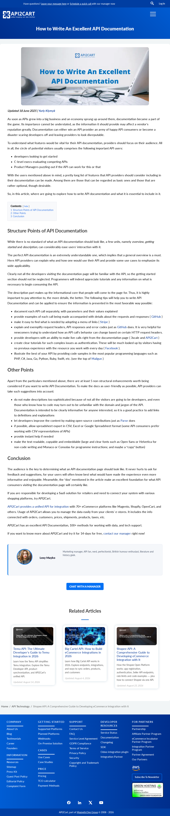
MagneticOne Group (87, 812)
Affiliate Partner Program (146, 733)
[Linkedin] (79, 803)
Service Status (109, 732)
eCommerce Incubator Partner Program (145, 740)
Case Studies (45, 761)
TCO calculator (47, 780)
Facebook (112, 348)
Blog (9, 733)
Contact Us (76, 728)
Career (10, 743)
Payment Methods (48, 785)
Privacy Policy (77, 753)
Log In (162, 3)
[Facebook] (68, 803)
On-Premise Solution (50, 743)
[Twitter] (90, 803)
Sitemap (11, 766)
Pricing (42, 775)
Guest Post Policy (17, 776)
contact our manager (117, 533)
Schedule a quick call (81, 3)
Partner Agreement (143, 754)
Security (74, 757)
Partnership (139, 728)
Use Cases (44, 757)
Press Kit (12, 771)
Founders (12, 748)
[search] (152, 5)
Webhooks (44, 738)
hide (26, 206)
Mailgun (97, 358)
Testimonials (14, 738)
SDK (103, 747)
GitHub (156, 316)
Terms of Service (78, 748)
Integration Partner (112, 756)
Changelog (107, 742)
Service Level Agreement (83, 738)
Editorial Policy (15, 781)
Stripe (104, 322)
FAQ (72, 733)
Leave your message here (53, 3)
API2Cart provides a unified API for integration (38, 506)
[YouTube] (101, 803)
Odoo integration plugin (114, 751)
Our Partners (139, 759)
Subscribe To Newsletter (147, 777)
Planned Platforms (48, 733)
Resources (12, 761)
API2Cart (152, 337)
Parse (125, 420)
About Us (12, 728)
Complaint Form (16, 786)
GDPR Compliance (80, 743)
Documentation (110, 737)
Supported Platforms (50, 728)
